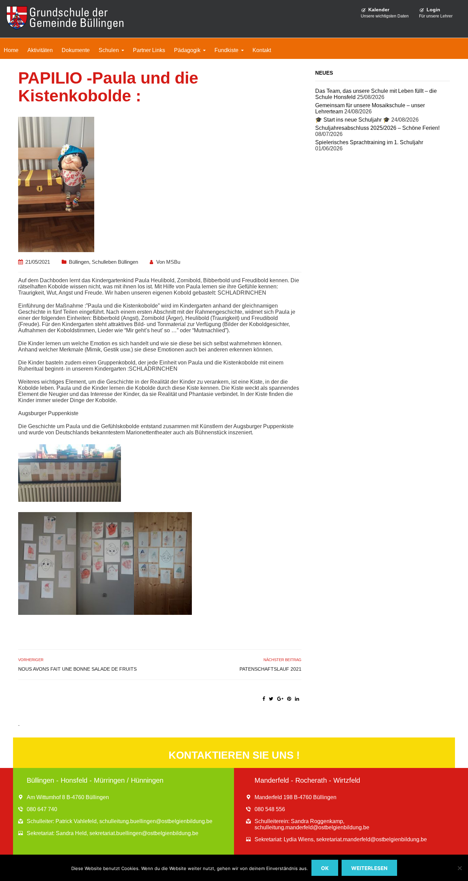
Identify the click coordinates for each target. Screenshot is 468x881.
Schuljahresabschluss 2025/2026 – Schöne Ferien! (377, 128)
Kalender (378, 9)
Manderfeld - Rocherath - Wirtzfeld (307, 780)
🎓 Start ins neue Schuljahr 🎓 (352, 120)
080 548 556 (270, 809)
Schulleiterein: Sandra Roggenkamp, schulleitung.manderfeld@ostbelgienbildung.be (312, 824)
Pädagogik (187, 50)
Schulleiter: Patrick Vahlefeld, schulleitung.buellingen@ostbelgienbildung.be (119, 821)
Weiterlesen (369, 868)
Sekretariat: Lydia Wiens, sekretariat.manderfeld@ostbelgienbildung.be (341, 839)
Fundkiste (226, 50)
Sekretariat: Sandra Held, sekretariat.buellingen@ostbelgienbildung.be (112, 833)
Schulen (109, 50)
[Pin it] (289, 699)
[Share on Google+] (280, 699)
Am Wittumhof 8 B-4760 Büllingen (68, 797)
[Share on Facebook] (263, 699)
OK (325, 868)
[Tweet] (271, 699)
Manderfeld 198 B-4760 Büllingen (295, 797)
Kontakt (262, 50)
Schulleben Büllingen (115, 262)
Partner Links (149, 50)
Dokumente (76, 50)
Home (11, 50)
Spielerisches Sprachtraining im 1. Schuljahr (369, 142)
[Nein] (459, 868)
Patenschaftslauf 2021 (270, 669)
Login (433, 9)
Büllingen (79, 262)
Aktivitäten (40, 50)
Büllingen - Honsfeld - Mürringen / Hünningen (95, 780)
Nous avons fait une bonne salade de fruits (77, 669)
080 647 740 (42, 809)
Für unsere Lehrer (436, 16)
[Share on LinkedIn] (297, 699)
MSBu (173, 262)
